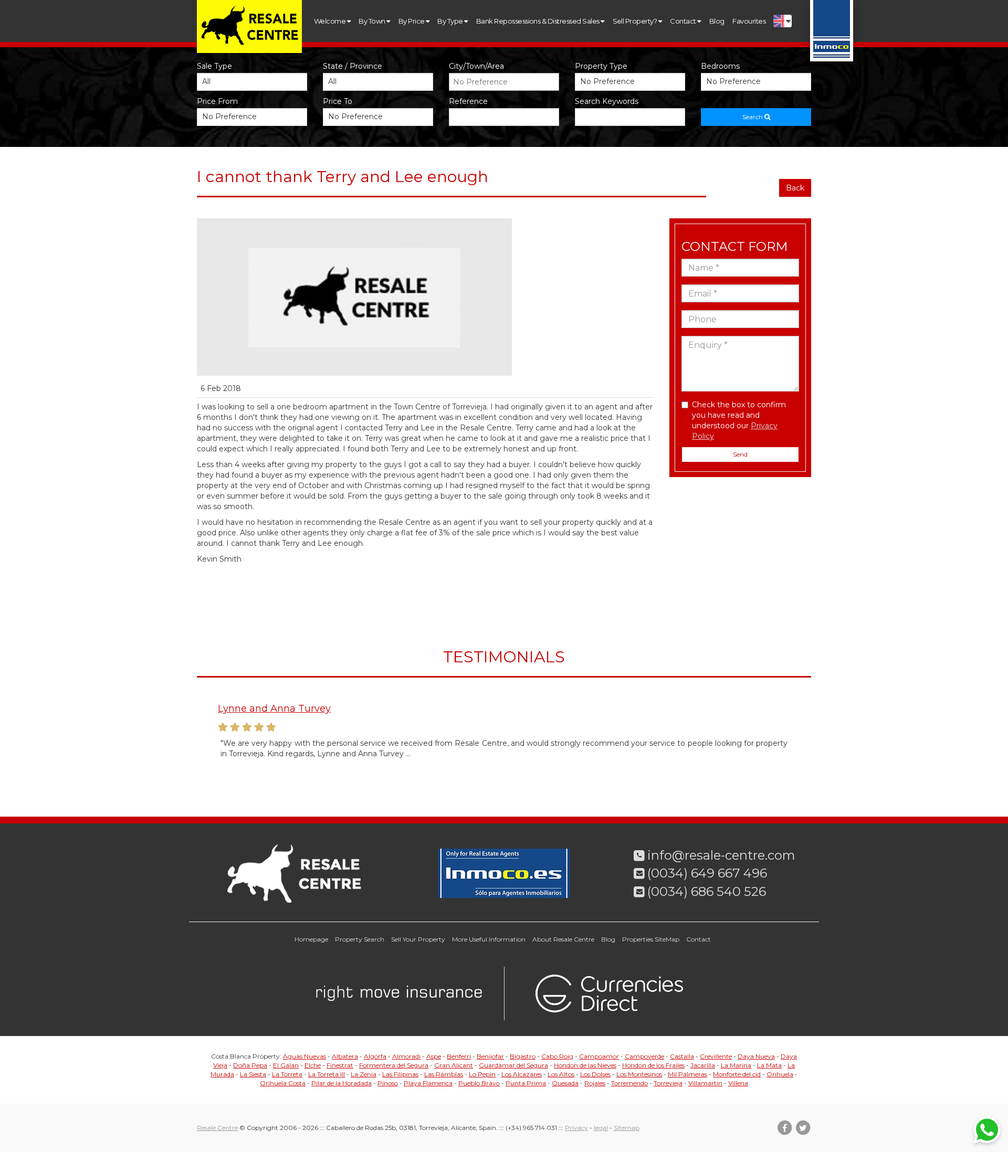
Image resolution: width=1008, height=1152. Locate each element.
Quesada (565, 1083)
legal (601, 1128)
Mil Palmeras (687, 1074)
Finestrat (340, 1065)
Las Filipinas (400, 1074)
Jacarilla (702, 1065)
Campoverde (644, 1056)
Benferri (459, 1056)
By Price (412, 21)
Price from (217, 101)
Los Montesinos (639, 1074)
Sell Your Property (418, 939)
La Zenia (363, 1074)
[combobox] (504, 82)
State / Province (352, 66)
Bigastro (523, 1056)
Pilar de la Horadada (341, 1083)
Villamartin (705, 1083)
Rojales (594, 1083)
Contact (683, 21)
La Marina (736, 1065)
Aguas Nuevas (304, 1056)
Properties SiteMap (650, 939)
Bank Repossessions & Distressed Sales (538, 21)
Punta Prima (526, 1083)
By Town (372, 21)
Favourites (748, 21)
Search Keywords (606, 101)
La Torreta (287, 1074)
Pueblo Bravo (479, 1083)
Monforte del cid (737, 1074)
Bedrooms (720, 66)
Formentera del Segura (393, 1065)
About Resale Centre (563, 939)
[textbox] (506, 82)
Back (795, 188)
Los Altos (561, 1074)
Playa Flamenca (428, 1083)
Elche (312, 1065)
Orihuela (779, 1074)
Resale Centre (217, 1128)
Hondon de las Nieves (585, 1065)
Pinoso (387, 1083)
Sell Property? (635, 21)
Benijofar (490, 1056)
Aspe (433, 1056)
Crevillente (716, 1056)
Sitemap (626, 1128)
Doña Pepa (250, 1065)
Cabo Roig (557, 1056)
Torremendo (629, 1083)
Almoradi (406, 1056)
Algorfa (375, 1056)
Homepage (311, 939)
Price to (337, 101)
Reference (468, 101)
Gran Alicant (453, 1065)
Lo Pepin (482, 1074)
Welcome (330, 21)
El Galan (286, 1065)
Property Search (359, 939)
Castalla (682, 1056)
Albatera (345, 1056)
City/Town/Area (476, 66)
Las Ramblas (443, 1074)
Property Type (601, 66)
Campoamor (599, 1056)
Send (740, 454)
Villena (738, 1083)
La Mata (769, 1065)
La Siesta (253, 1074)
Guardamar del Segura (513, 1065)
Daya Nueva (756, 1056)
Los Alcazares (521, 1074)
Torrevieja (668, 1083)
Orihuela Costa (283, 1083)
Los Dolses (595, 1074)
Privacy (576, 1128)
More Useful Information (489, 939)
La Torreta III (326, 1074)
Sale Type (214, 66)
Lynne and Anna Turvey (274, 708)
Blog (716, 21)
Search (753, 117)
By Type (450, 21)
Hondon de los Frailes (653, 1065)
